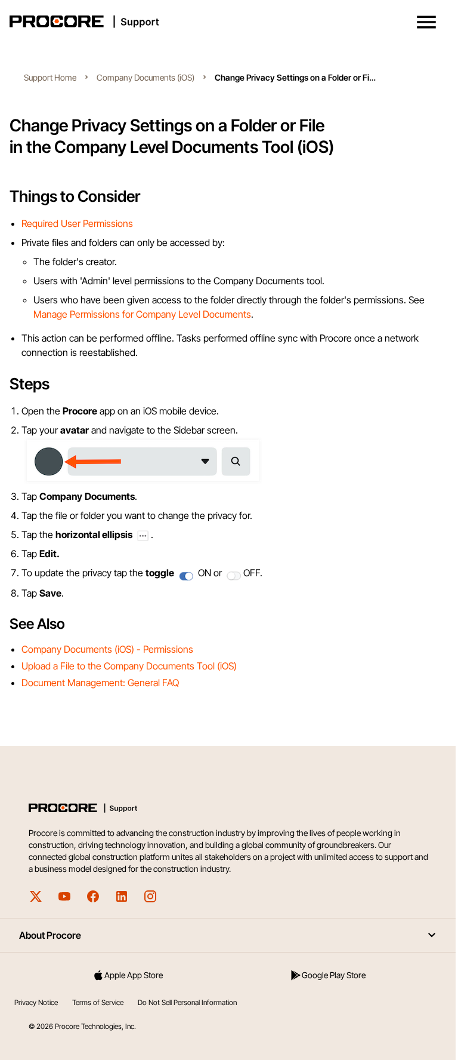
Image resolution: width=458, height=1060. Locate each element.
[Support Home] (227, 21)
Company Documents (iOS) (145, 77)
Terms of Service (97, 1002)
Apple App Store (133, 975)
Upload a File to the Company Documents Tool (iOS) (129, 666)
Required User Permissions (77, 223)
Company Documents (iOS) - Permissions (107, 649)
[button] (426, 22)
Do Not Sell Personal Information (187, 1002)
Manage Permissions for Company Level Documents (142, 314)
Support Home (50, 77)
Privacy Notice (36, 1002)
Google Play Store (334, 975)
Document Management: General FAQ (100, 683)
